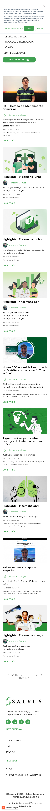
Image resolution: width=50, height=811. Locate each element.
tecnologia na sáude (34, 387)
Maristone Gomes (17, 183)
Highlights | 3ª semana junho (22, 176)
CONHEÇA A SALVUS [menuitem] (15, 53)
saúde (41, 119)
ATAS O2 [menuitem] (10, 752)
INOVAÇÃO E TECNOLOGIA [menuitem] (19, 42)
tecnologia (8, 119)
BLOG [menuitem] (9, 769)
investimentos (17, 646)
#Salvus (33, 119)
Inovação (25, 119)
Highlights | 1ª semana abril (21, 505)
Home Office (29, 455)
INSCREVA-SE (16, 59)
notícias (34, 187)
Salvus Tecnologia (17, 115)
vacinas (34, 250)
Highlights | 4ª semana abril (21, 301)
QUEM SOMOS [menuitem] (13, 740)
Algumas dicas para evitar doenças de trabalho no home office (23, 441)
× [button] (44, 5)
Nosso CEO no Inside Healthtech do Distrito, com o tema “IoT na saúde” (25, 370)
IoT (40, 384)
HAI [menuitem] (8, 746)
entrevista (27, 384)
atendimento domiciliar (26, 122)
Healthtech (16, 384)
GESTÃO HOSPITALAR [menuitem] (16, 37)
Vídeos (16, 119)
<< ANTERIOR (16, 675)
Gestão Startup (20, 581)
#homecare (8, 122)
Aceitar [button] (29, 28)
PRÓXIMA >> (25, 678)
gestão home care (12, 126)
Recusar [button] (40, 28)
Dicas (13, 455)
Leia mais (9, 140)
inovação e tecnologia (13, 190)
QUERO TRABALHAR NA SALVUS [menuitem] (23, 775)
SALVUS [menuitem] (9, 47)
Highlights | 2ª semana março (23, 635)
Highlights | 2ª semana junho (22, 239)
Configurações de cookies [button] (14, 28)
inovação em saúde (12, 315)
